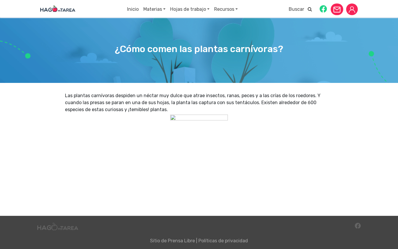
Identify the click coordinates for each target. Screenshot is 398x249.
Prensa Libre (181, 240)
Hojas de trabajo (188, 9)
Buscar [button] (298, 9)
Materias (152, 9)
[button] (323, 8)
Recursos (224, 9)
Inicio (133, 9)
